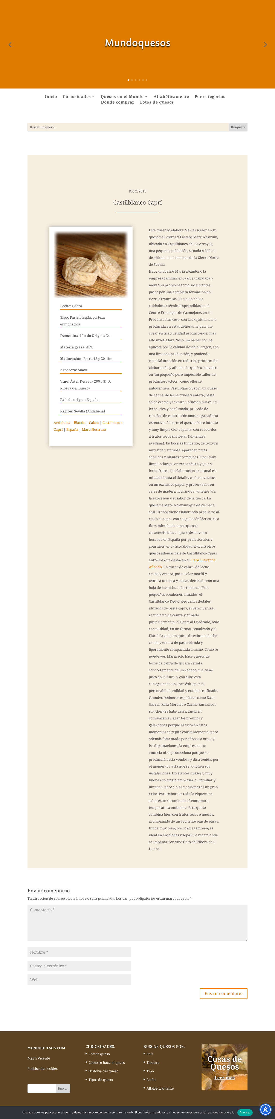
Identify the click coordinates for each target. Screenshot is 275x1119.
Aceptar (245, 1112)
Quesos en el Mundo (122, 97)
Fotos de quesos (157, 103)
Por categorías (210, 97)
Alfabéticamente (171, 97)
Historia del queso (103, 1071)
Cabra (94, 422)
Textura (153, 1062)
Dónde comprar (117, 103)
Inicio (51, 97)
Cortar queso (99, 1054)
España (72, 429)
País (150, 1054)
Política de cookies (43, 1068)
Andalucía (62, 422)
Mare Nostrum (94, 429)
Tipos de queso (101, 1079)
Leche (151, 1079)
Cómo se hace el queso (107, 1062)
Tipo (150, 1071)
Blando (79, 422)
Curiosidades (77, 97)
